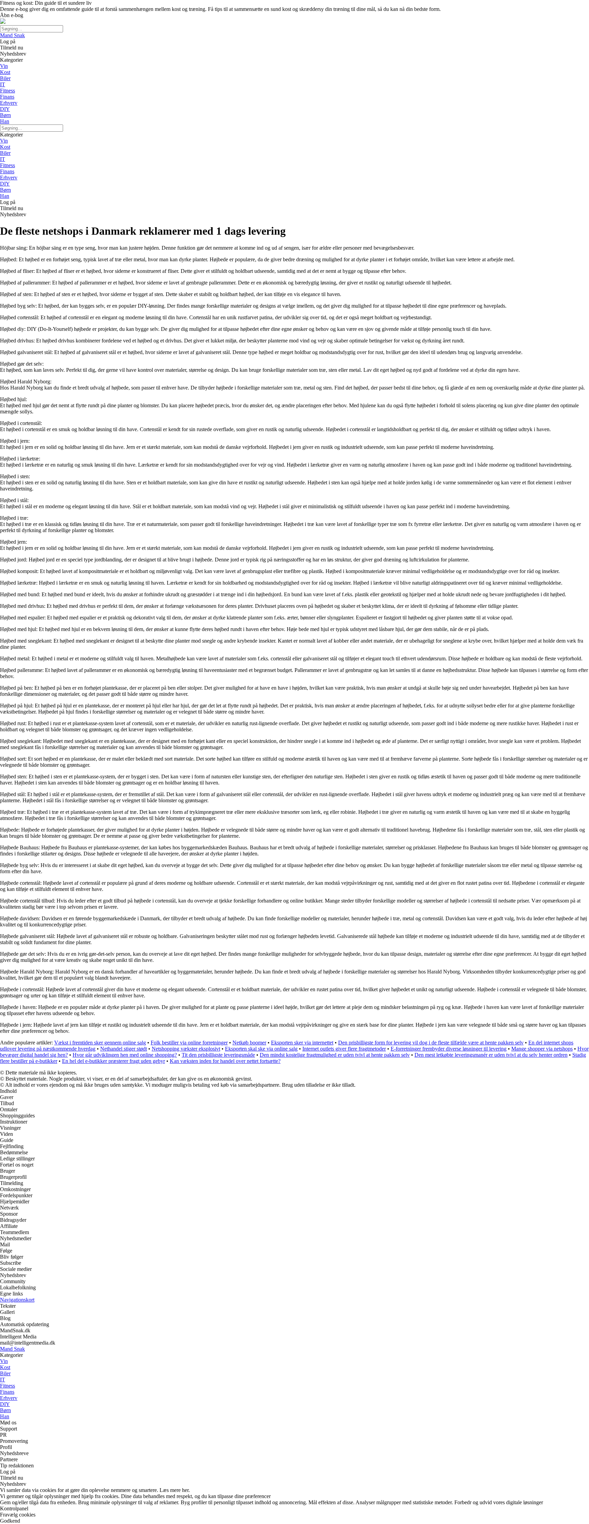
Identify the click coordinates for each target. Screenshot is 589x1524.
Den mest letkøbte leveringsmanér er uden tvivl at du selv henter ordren (491, 1055)
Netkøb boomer (249, 1042)
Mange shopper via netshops (542, 1049)
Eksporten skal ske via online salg (261, 1049)
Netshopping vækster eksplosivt (186, 1049)
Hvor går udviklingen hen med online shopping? (125, 1055)
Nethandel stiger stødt (123, 1049)
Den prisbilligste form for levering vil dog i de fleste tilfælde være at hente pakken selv (431, 1042)
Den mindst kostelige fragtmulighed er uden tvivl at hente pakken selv (335, 1055)
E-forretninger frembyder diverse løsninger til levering (449, 1049)
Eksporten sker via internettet (302, 1042)
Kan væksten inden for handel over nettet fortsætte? (225, 1061)
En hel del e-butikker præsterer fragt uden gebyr (113, 1061)
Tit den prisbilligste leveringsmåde (218, 1055)
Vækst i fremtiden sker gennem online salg (100, 1042)
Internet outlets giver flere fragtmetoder (344, 1049)
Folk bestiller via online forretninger (189, 1042)
